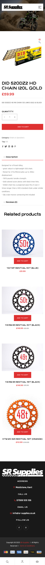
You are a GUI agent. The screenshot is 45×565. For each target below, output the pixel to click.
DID (7, 141)
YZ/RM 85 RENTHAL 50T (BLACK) (22, 325)
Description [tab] (12, 157)
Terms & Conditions (27, 546)
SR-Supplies (24, 542)
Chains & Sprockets (17, 137)
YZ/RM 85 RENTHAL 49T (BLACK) (22, 382)
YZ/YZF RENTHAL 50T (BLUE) (22, 268)
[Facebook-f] (19, 527)
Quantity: (8, 111)
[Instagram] (25, 527)
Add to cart (23, 127)
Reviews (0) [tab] (11, 202)
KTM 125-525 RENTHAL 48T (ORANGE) (22, 439)
